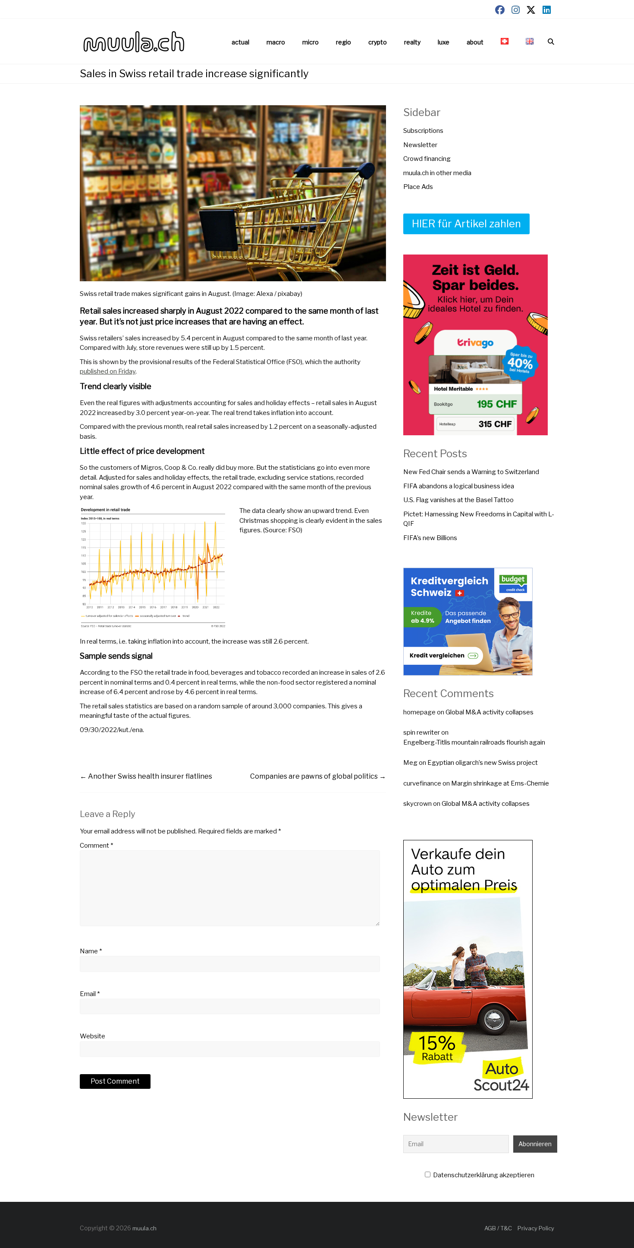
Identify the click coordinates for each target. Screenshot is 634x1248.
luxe (443, 42)
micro (310, 42)
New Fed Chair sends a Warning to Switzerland (471, 472)
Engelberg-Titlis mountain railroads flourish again (474, 742)
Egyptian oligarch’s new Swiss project (482, 763)
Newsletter (420, 145)
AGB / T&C (498, 1228)
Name (91, 951)
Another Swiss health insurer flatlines (146, 776)
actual (240, 42)
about (475, 42)
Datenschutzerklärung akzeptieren (483, 1175)
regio (343, 42)
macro (276, 42)
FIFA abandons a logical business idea (458, 486)
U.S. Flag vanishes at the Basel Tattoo (458, 500)
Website (92, 1036)
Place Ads (418, 187)
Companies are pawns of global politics (318, 776)
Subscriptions (423, 131)
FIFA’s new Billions (430, 538)
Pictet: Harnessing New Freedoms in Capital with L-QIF (478, 519)
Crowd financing (427, 159)
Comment (96, 845)
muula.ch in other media (437, 173)
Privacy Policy (536, 1228)
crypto (377, 42)
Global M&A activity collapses (490, 712)
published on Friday (107, 371)
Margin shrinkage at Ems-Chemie (500, 783)
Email (90, 994)
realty (412, 42)
